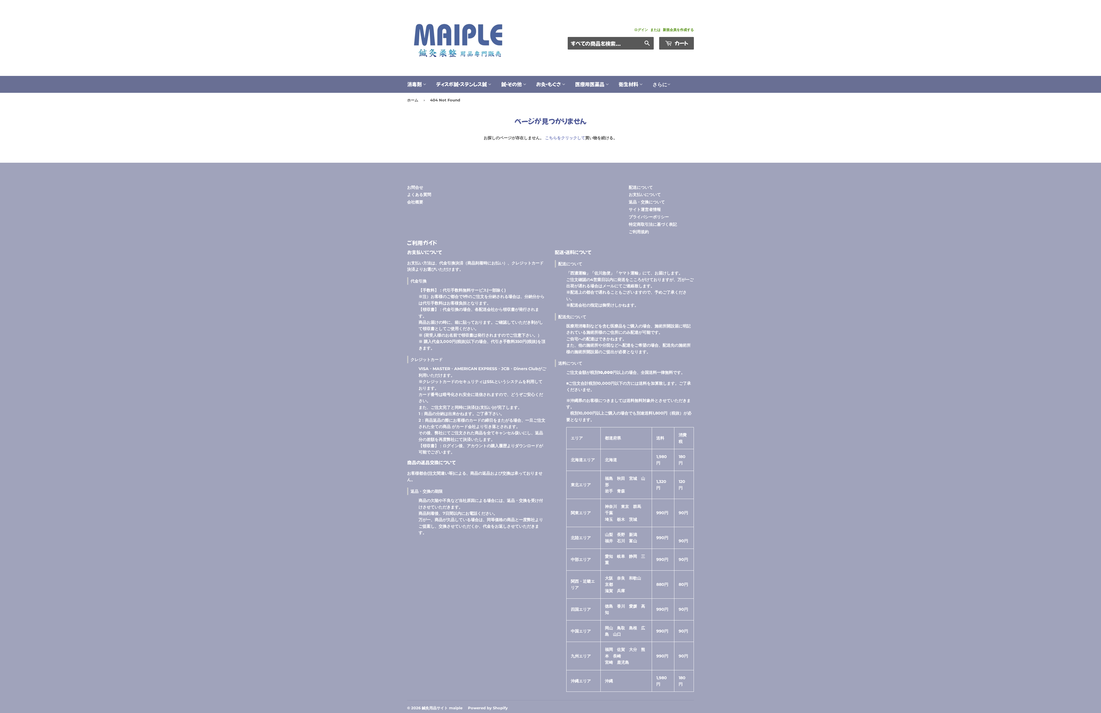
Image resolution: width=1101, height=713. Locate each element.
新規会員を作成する (678, 30)
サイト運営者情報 (645, 209)
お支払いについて (645, 194)
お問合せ (415, 187)
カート (681, 43)
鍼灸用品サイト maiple (442, 708)
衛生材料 (629, 84)
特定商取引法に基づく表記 (653, 224)
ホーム (412, 100)
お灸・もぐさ (549, 84)
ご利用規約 (639, 231)
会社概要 (415, 202)
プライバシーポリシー (649, 216)
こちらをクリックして (565, 137)
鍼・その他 (512, 84)
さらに (660, 84)
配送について (641, 187)
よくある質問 (419, 194)
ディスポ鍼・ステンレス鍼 (462, 84)
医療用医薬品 (590, 84)
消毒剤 (415, 84)
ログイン (641, 30)
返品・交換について (647, 202)
